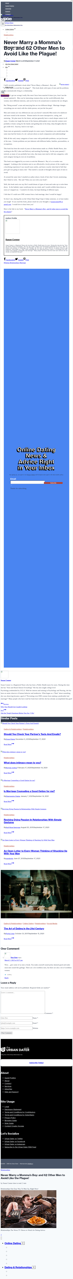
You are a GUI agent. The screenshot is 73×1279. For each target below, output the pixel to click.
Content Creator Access (14, 1126)
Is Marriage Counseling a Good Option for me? (29, 791)
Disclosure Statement (13, 1109)
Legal (7, 1107)
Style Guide (9, 1123)
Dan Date (14, 957)
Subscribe (53, 483)
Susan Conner (11, 61)
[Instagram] (4, 20)
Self (9, 58)
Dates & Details (12, 38)
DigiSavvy (30, 1163)
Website (35, 1028)
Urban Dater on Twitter (14, 1139)
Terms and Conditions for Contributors (20, 1112)
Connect (8, 1083)
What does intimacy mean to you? (22, 762)
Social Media (52, 923)
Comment (49, 1013)
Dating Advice (12, 32)
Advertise (8, 8)
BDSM (10, 73)
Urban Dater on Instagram (15, 1144)
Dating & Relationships (13, 729)
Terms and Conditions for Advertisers (19, 1115)
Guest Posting (9, 6)
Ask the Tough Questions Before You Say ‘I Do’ (17, 712)
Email (13, 479)
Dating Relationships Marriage (15, 263)
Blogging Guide (11, 1120)
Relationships (8, 35)
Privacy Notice (31, 474)
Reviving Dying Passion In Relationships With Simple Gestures (32, 821)
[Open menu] (3, 24)
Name (35, 1018)
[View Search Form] (3, 92)
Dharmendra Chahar (13, 796)
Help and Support (12, 1092)
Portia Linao (10, 934)
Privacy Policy (10, 1118)
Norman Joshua (11, 768)
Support (7, 11)
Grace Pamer (10, 739)
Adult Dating (11, 70)
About (7, 3)
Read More (9, 744)
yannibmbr (9, 858)
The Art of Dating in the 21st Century (24, 928)
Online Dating (28, 923)
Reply (7, 978)
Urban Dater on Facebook (15, 1141)
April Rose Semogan (13, 827)
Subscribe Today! (36, 1063)
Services (8, 1086)
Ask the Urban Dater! (11, 64)
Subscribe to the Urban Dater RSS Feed (20, 1147)
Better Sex (11, 76)
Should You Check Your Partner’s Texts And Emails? (32, 734)
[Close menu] (1, 1238)
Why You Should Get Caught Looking (14, 705)
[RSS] (10, 20)
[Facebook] (7, 20)
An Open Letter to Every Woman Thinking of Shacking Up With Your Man (35, 852)
